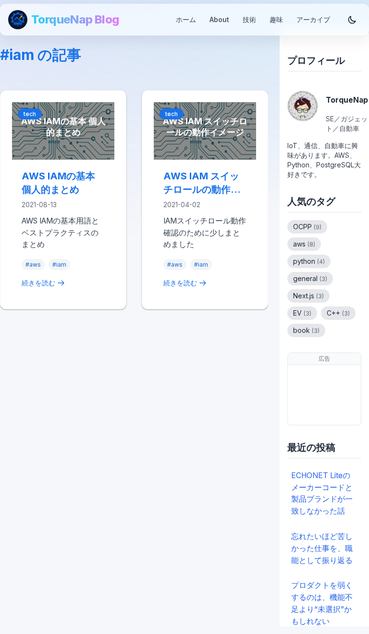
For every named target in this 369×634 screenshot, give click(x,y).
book (306, 330)
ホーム (186, 19)
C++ (338, 313)
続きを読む (38, 283)
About (219, 19)
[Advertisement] (324, 395)
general (310, 278)
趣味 (276, 19)
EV (302, 313)
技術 (249, 19)
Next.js (308, 296)
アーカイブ (313, 19)
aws (304, 244)
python (309, 261)
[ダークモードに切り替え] (352, 19)
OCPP (307, 227)
